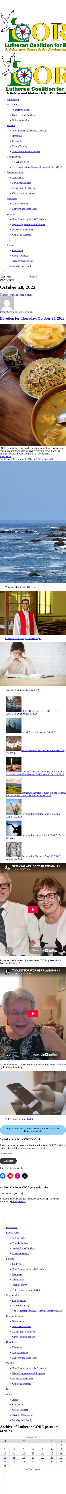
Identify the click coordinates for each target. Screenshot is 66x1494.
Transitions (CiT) (20, 1305)
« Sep (29, 1469)
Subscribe (8, 1160)
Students (10, 1258)
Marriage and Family (22, 1420)
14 (42, 1453)
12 (23, 1453)
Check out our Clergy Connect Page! (23, 638)
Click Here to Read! (47, 459)
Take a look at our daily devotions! (22, 690)
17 (5, 1457)
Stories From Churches (23, 1248)
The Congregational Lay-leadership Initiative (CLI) (37, 1311)
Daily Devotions (25, 312)
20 (33, 1457)
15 (52, 1453)
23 (61, 1457)
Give (8, 1389)
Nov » (37, 1469)
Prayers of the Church (22, 1378)
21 (42, 1457)
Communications (14, 1316)
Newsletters (18, 1321)
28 (42, 1461)
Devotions (11, 1342)
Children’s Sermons (21, 1383)
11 (14, 1453)
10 (5, 1453)
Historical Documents (22, 1415)
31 (5, 1465)
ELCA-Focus (12, 1232)
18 (14, 1457)
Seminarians (18, 1279)
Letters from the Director (24, 1331)
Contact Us (17, 1404)
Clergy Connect (20, 1409)
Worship (10, 1363)
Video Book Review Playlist (19, 1119)
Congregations (13, 1295)
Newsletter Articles (21, 1326)
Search (33, 277)
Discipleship (12, 1227)
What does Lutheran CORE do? (20, 587)
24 (5, 1461)
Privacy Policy (18, 1201)
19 (23, 1457)
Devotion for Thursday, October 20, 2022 (32, 318)
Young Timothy (19, 1284)
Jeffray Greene (7, 312)
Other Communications (23, 1337)
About (9, 1394)
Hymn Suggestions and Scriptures (28, 1373)
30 (61, 1461)
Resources (17, 1274)
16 (61, 1453)
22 (52, 1457)
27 (33, 1461)
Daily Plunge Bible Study (24, 1357)
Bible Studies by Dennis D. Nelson (29, 1269)
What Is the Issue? (21, 1243)
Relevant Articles (20, 1253)
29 (52, 1461)
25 (14, 1461)
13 (33, 1453)
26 (23, 1461)
